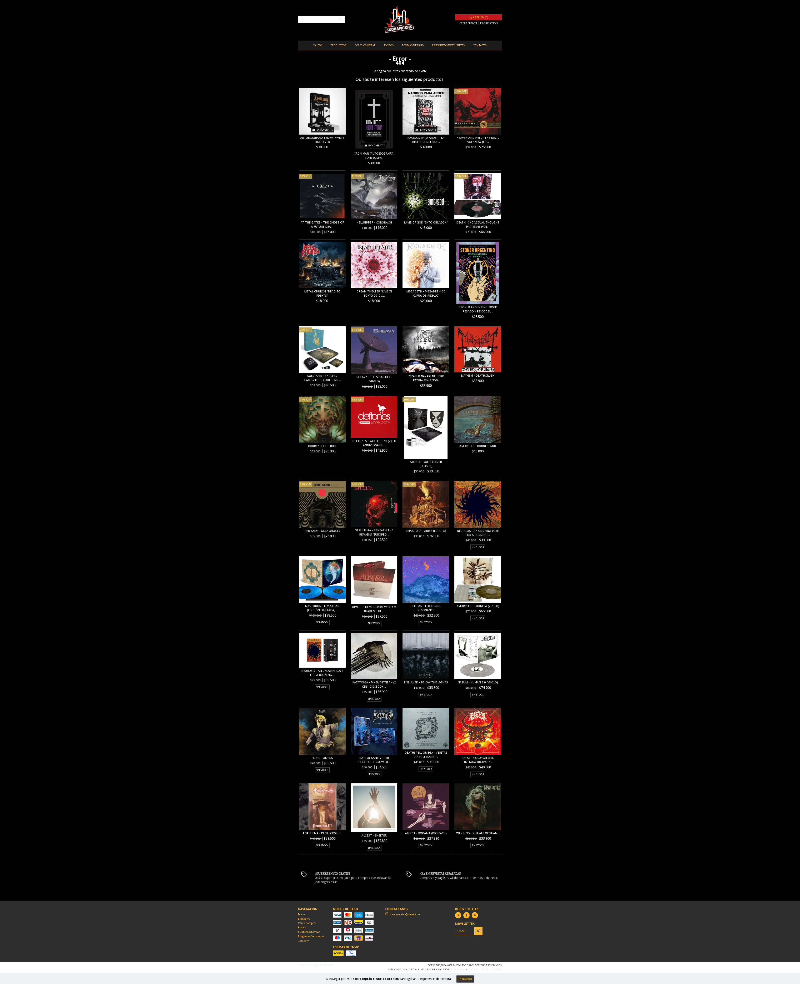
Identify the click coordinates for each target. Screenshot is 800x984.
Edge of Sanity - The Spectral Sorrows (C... (374, 760)
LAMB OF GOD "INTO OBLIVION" (426, 222)
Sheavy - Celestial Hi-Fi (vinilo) (374, 379)
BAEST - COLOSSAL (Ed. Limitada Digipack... (478, 760)
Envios (389, 45)
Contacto (480, 45)
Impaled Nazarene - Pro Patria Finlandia (426, 378)
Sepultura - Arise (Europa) (426, 530)
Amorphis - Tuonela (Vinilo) (477, 606)
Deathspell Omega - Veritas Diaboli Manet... (426, 754)
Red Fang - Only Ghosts (322, 530)
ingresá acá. (457, 969)
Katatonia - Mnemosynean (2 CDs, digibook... (374, 684)
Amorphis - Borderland (477, 446)
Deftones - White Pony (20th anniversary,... (374, 443)
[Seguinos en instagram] (458, 915)
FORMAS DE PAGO (413, 45)
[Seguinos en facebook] (466, 915)
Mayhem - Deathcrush (477, 375)
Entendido (465, 979)
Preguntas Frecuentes (448, 45)
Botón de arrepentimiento (485, 969)
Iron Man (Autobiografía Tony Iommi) (374, 155)
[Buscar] (341, 19)
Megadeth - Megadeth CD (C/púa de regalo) (425, 293)
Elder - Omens (322, 757)
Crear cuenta (468, 23)
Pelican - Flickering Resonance (425, 608)
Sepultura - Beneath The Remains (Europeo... (374, 532)
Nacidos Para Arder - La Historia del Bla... (425, 140)
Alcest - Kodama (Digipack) (426, 833)
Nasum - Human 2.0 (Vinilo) (478, 682)
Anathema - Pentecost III (322, 833)
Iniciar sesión (489, 23)
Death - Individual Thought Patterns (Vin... (477, 224)
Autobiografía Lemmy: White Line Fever (322, 140)
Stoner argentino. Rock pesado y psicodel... (478, 309)
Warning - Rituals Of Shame (477, 833)
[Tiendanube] (316, 966)
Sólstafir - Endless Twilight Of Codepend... (322, 378)
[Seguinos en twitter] (475, 915)
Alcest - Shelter (374, 835)
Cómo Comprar (365, 45)
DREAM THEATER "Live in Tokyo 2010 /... (374, 293)
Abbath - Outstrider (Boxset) (426, 464)
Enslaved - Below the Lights (426, 682)
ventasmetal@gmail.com (405, 914)
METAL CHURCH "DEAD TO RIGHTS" (322, 293)
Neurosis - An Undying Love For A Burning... (478, 533)
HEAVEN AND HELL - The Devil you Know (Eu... (477, 140)
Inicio (317, 45)
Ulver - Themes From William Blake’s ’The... (374, 609)
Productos (338, 45)
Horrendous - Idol (322, 446)
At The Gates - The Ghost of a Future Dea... (322, 224)
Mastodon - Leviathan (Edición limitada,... (322, 608)
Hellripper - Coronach (374, 222)
